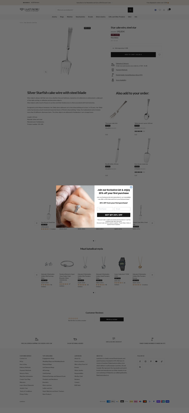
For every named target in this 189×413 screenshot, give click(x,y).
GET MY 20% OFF (113, 215)
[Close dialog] (131, 187)
